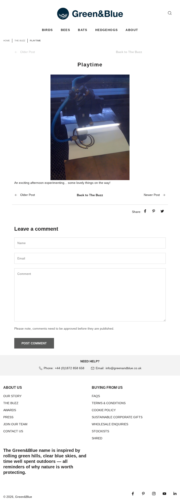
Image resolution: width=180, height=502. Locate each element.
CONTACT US (13, 431)
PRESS (8, 417)
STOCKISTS (100, 431)
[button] (47, 30)
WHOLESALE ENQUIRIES (110, 424)
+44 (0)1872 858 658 (69, 368)
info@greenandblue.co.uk (123, 368)
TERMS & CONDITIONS (109, 403)
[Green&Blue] (90, 14)
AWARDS (9, 410)
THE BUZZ (10, 403)
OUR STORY (12, 396)
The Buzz (19, 40)
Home (6, 40)
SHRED (97, 438)
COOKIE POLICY (104, 410)
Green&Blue (23, 496)
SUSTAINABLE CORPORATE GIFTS (117, 417)
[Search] (170, 13)
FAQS (96, 396)
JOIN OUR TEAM (15, 424)
